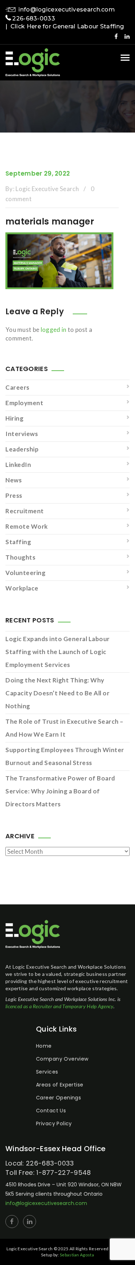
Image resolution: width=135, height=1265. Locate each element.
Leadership (22, 449)
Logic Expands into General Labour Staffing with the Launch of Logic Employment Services (57, 651)
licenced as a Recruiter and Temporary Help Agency (59, 1006)
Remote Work (26, 526)
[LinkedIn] (127, 36)
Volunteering (25, 572)
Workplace (22, 588)
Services (47, 1071)
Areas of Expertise (60, 1084)
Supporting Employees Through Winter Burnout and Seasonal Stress (64, 756)
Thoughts (20, 557)
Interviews (21, 433)
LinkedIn (18, 464)
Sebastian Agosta (77, 1254)
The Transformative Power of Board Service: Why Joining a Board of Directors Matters (60, 791)
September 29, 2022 (37, 173)
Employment (24, 403)
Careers (17, 387)
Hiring (14, 418)
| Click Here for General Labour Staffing (64, 26)
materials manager (49, 221)
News (13, 480)
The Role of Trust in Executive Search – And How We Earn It (64, 728)
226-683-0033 (33, 18)
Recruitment (24, 511)
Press (13, 495)
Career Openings (58, 1097)
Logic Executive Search (47, 189)
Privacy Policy (54, 1123)
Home (44, 1045)
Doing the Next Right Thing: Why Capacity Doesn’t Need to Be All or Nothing (57, 693)
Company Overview (62, 1058)
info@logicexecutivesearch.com (66, 9)
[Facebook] (116, 36)
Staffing (18, 542)
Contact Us (51, 1110)
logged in (54, 329)
